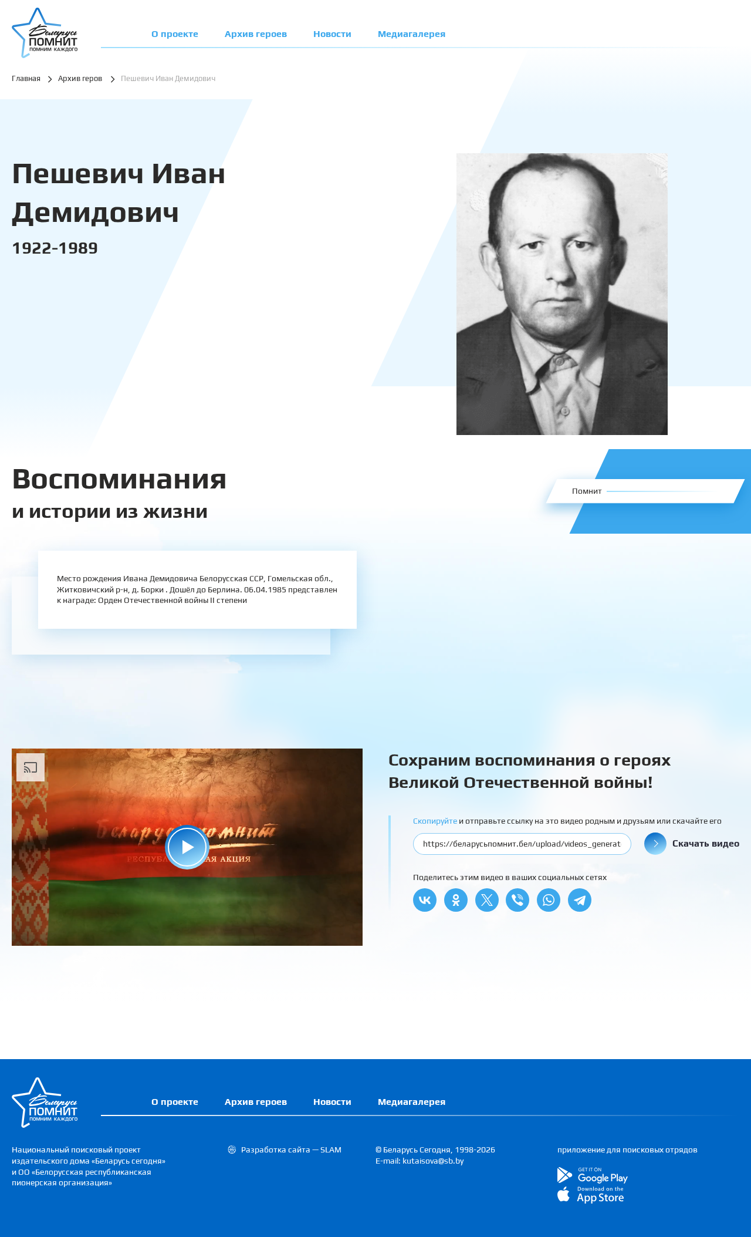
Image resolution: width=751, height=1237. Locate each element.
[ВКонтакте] (425, 900)
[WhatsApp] (548, 900)
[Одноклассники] (456, 900)
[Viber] (517, 900)
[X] (487, 900)
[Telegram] (579, 900)
